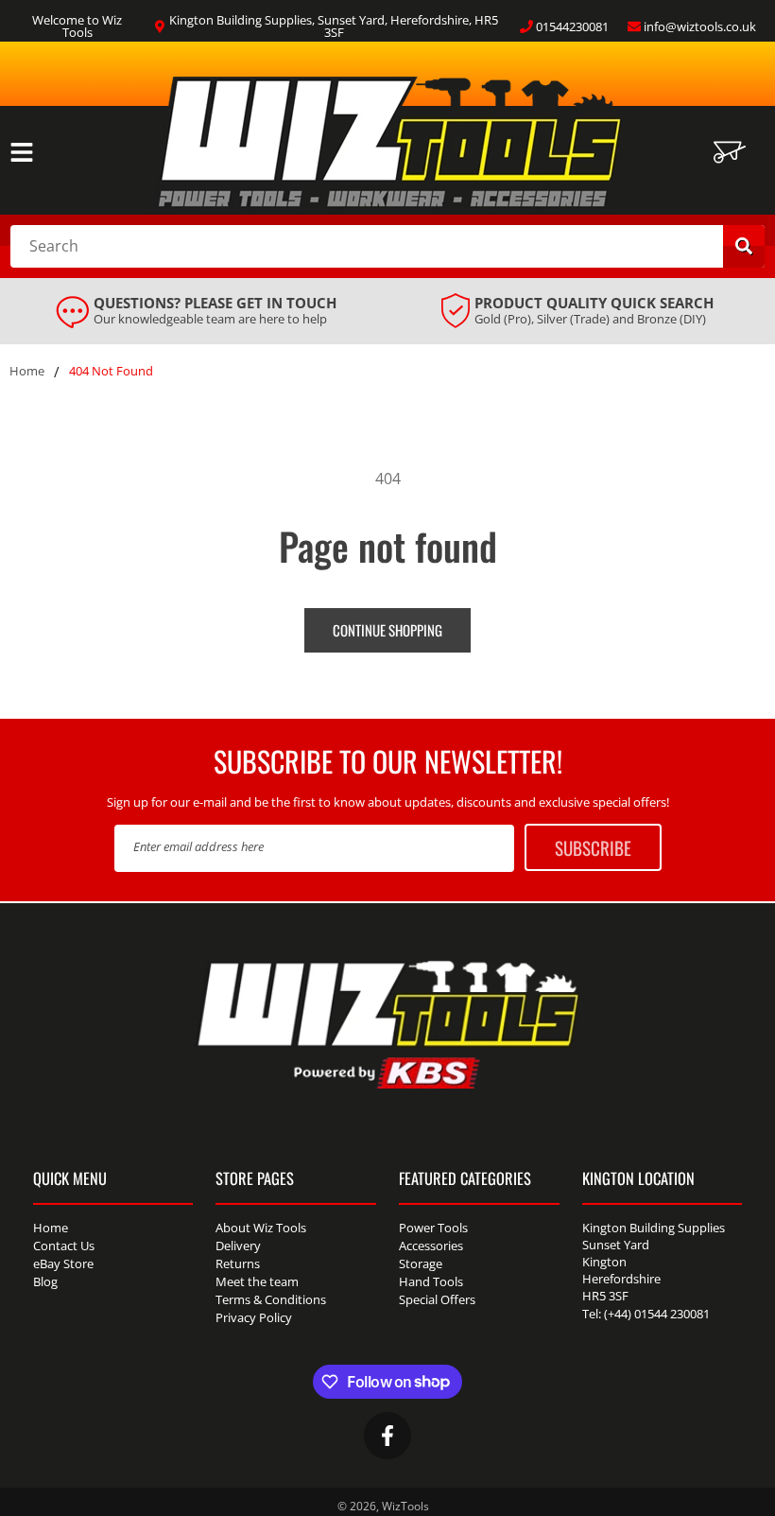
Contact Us (64, 1245)
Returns (237, 1263)
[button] (21, 152)
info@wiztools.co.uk (700, 26)
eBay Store (63, 1263)
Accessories (431, 1245)
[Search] (744, 246)
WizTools (405, 1506)
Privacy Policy (253, 1317)
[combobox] (387, 246)
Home (26, 371)
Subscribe (593, 847)
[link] (196, 311)
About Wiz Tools (260, 1229)
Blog (45, 1281)
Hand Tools (431, 1281)
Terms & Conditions (270, 1299)
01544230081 (572, 26)
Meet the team (257, 1281)
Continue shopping (387, 629)
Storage (420, 1263)
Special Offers (437, 1299)
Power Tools (433, 1229)
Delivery (238, 1245)
